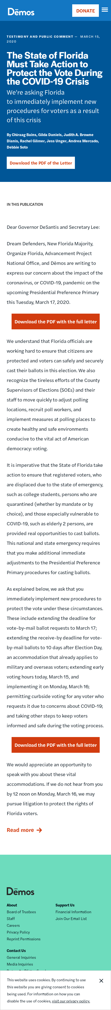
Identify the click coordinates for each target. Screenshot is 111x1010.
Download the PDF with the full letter (56, 321)
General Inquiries (21, 957)
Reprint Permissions (23, 938)
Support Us (65, 905)
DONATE (85, 10)
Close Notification (101, 990)
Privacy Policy (18, 932)
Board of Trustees (21, 911)
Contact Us (16, 950)
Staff (11, 918)
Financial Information (73, 911)
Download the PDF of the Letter (41, 163)
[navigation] (105, 9)
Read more (20, 830)
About (12, 905)
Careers (13, 925)
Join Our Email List (71, 918)
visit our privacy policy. (71, 1000)
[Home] (21, 18)
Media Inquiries (20, 964)
